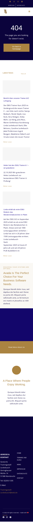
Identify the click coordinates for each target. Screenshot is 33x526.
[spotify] (10, 517)
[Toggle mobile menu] (29, 11)
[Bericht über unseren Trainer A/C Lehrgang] (16, 86)
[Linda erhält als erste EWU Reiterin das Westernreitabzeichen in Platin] (16, 198)
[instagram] (7, 517)
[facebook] (3, 517)
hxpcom (5, 515)
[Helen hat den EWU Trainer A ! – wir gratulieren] (16, 154)
